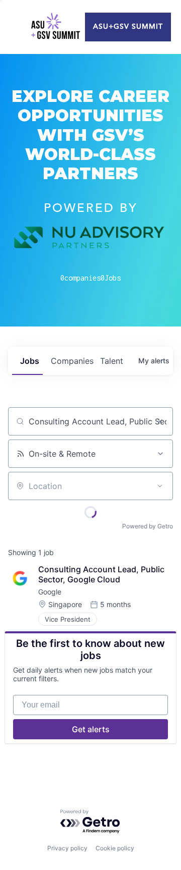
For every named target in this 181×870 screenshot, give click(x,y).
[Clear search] (160, 421)
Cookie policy (115, 848)
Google (49, 591)
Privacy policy (67, 848)
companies (71, 361)
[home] (55, 27)
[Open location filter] (160, 486)
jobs (29, 361)
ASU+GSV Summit (128, 26)
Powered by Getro (147, 526)
